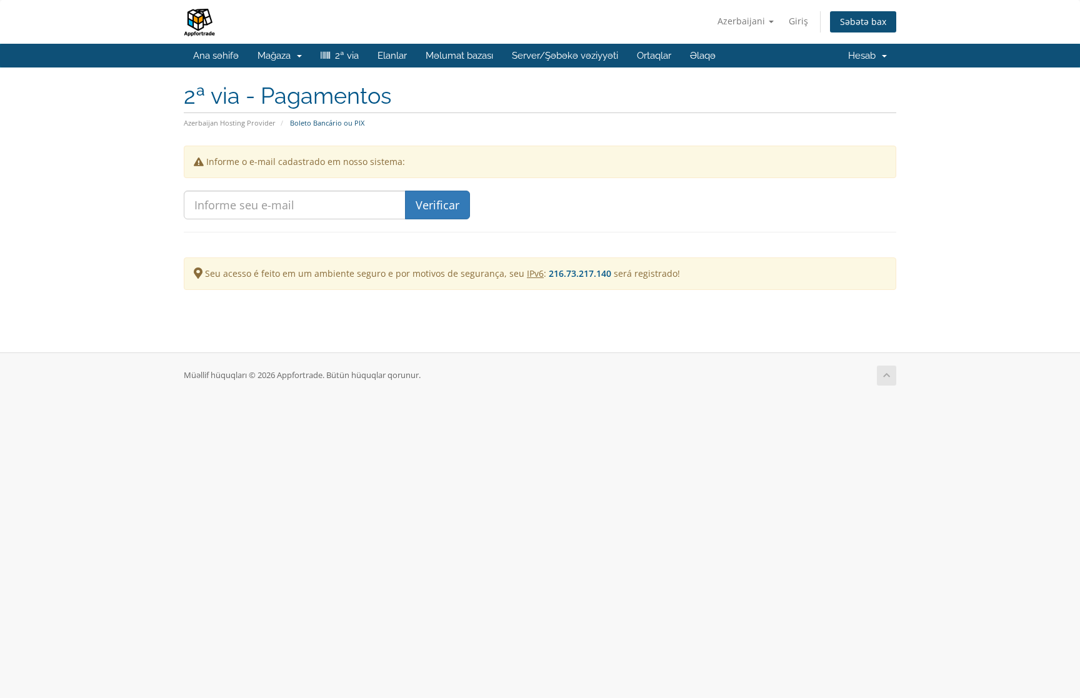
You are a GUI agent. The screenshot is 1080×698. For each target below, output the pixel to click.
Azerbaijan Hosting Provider (230, 122)
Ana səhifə (216, 55)
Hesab (864, 55)
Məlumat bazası (459, 55)
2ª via (344, 55)
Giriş (798, 21)
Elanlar (392, 55)
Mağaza (277, 55)
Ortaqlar (654, 55)
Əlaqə (703, 55)
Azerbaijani (743, 21)
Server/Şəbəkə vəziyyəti (565, 55)
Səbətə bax (863, 21)
